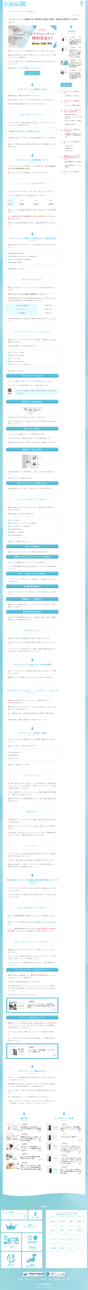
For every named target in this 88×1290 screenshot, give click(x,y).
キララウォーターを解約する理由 (72, 142)
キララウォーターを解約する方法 (72, 92)
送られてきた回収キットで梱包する (73, 121)
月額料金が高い (69, 148)
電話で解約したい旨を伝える (72, 95)
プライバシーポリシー (31, 1279)
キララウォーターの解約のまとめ (72, 172)
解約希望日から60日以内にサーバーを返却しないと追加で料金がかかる (73, 135)
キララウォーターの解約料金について (72, 101)
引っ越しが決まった (70, 146)
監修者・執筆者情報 (54, 1279)
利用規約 (20, 1279)
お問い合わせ (67, 1279)
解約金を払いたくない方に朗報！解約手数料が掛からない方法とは (72, 157)
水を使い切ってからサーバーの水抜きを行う (73, 117)
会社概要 (43, 1279)
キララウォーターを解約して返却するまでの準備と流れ (72, 110)
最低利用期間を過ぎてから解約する (73, 162)
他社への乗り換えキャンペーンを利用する (73, 166)
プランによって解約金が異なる (73, 105)
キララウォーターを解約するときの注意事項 (72, 130)
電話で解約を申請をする (71, 114)
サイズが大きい (69, 150)
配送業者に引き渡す (70, 124)
